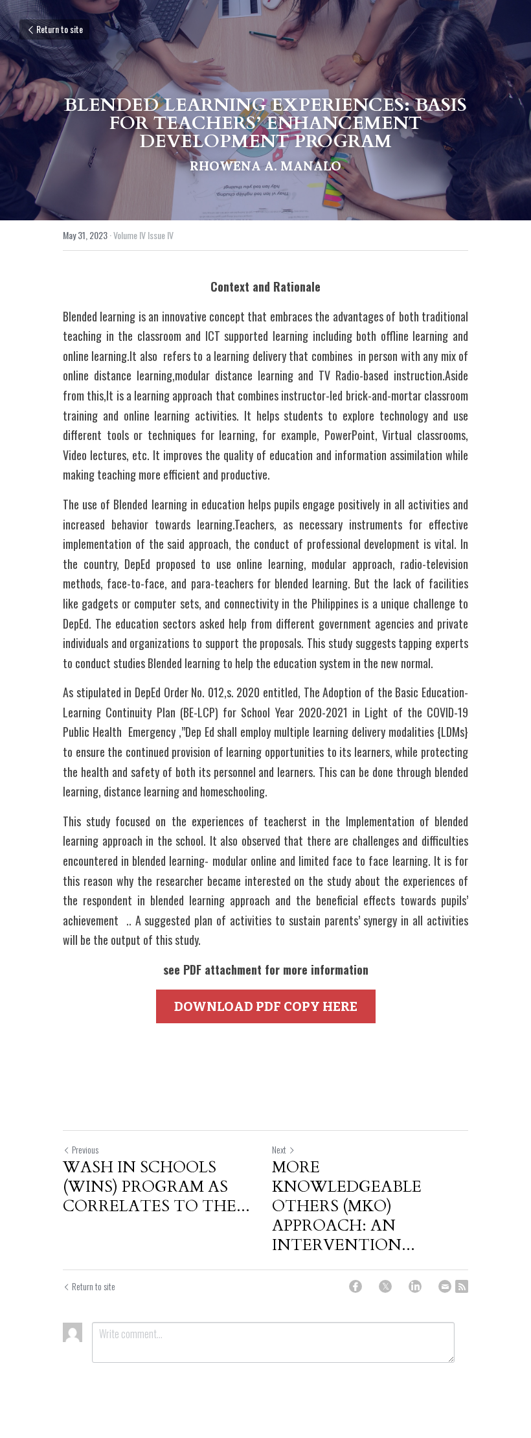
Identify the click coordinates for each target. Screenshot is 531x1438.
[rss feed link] (461, 1286)
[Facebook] (355, 1286)
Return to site (59, 29)
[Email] (444, 1286)
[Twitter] (385, 1286)
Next (279, 1149)
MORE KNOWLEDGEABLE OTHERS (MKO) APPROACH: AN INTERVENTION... (347, 1206)
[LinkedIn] (415, 1286)
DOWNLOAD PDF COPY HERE (265, 1006)
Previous (85, 1149)
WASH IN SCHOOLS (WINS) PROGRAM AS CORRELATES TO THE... (156, 1187)
